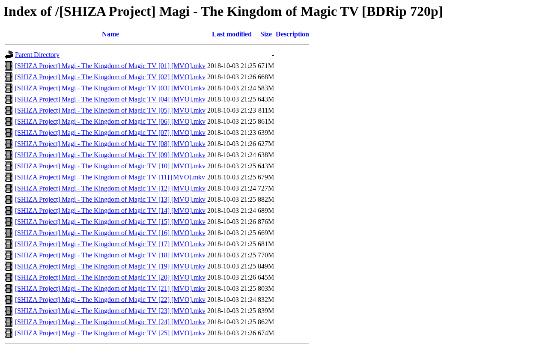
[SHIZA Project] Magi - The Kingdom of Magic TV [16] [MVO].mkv (110, 232)
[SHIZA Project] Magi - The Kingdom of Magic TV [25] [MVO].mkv (110, 333)
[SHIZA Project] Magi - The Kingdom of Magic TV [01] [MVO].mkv (110, 65)
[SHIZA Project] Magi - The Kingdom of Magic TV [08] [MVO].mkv (110, 143)
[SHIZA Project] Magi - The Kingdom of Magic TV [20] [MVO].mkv (110, 277)
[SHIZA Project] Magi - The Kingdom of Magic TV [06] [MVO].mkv (110, 121)
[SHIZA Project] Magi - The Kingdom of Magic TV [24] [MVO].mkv (110, 321)
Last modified (232, 34)
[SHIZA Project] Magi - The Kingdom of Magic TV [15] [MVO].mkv (110, 221)
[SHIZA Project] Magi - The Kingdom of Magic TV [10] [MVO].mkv (110, 166)
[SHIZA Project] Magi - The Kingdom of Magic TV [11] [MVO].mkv (110, 177)
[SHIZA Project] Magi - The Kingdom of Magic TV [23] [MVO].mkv (110, 310)
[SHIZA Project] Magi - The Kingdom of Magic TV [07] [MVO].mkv (110, 132)
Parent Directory (37, 54)
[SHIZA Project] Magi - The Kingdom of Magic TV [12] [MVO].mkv (110, 188)
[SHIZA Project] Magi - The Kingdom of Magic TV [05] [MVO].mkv (110, 110)
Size (266, 34)
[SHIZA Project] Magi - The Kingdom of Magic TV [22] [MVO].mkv (110, 299)
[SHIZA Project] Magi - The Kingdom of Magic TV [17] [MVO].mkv (110, 244)
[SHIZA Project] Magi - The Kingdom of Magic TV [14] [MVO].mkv (110, 210)
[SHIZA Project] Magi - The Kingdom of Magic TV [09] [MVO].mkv (110, 154)
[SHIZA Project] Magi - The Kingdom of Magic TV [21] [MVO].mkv (110, 288)
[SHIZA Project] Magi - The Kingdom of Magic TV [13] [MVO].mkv (110, 199)
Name (110, 34)
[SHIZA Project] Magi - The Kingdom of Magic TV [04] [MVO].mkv (110, 99)
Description (292, 34)
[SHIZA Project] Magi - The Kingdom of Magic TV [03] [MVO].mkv (110, 88)
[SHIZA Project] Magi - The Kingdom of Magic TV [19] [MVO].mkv (110, 266)
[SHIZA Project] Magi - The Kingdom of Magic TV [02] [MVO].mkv (110, 77)
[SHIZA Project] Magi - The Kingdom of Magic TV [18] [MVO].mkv (110, 255)
